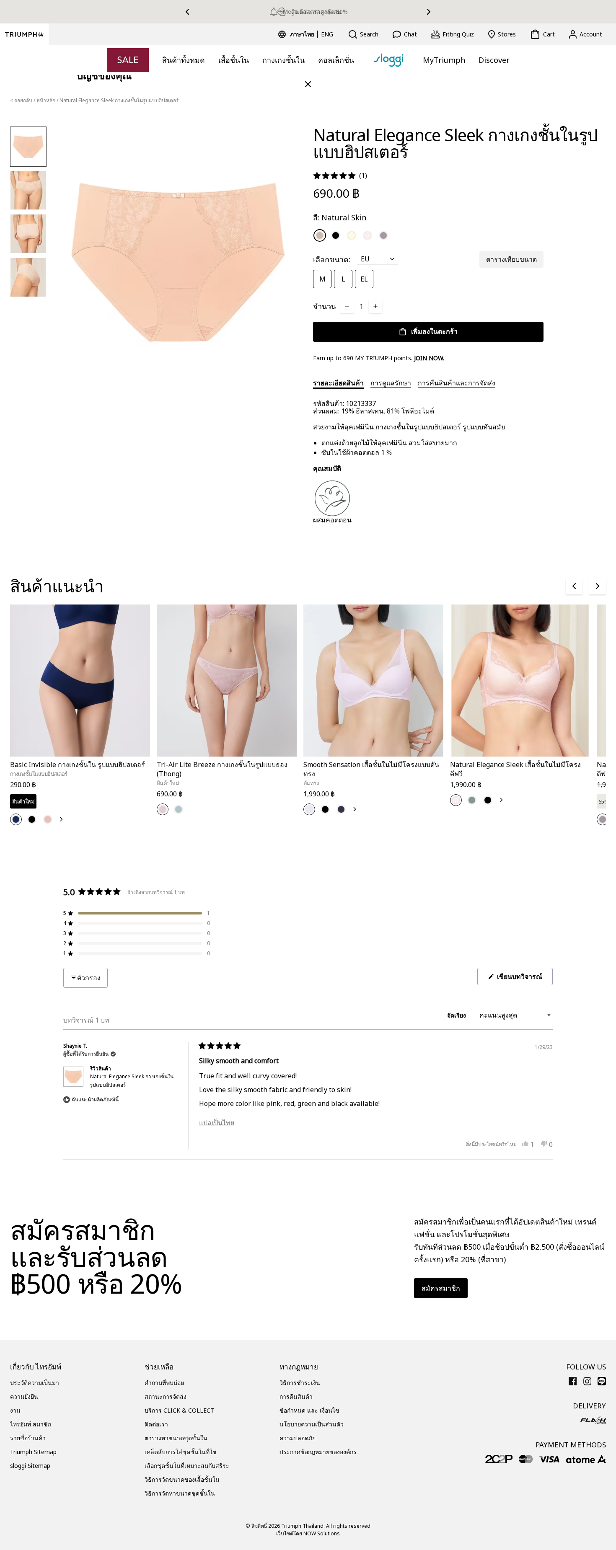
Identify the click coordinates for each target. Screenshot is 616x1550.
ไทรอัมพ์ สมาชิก (30, 1424)
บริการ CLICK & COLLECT (179, 1410)
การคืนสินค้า (296, 1396)
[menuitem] (303, 34)
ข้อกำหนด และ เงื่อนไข (309, 1410)
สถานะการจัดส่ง (165, 1396)
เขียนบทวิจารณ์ (524, 978)
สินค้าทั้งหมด (183, 60)
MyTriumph (444, 60)
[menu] (311, 34)
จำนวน (324, 306)
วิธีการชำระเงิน (300, 1383)
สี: (339, 217)
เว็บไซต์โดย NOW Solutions (308, 1533)
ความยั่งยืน (24, 1396)
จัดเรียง (457, 1015)
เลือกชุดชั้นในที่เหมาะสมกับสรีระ (187, 1466)
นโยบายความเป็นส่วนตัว (312, 1424)
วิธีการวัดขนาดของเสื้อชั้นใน (182, 1479)
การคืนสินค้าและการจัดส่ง (456, 383)
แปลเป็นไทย (216, 1122)
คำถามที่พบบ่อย (164, 1383)
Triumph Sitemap (33, 1452)
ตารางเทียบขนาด (511, 259)
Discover (494, 60)
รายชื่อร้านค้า (28, 1438)
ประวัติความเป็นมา (34, 1383)
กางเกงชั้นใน (283, 60)
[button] (340, 175)
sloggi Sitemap (30, 1466)
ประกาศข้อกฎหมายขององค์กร (318, 1452)
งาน (15, 1410)
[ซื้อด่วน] (138, 758)
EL (364, 279)
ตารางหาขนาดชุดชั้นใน (176, 1438)
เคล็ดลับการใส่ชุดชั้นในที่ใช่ (181, 1452)
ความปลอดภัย (298, 1438)
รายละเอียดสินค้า (338, 383)
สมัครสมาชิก (441, 1288)
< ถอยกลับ (21, 100)
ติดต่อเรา (156, 1424)
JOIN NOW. (429, 358)
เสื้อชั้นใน (233, 60)
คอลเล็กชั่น (336, 60)
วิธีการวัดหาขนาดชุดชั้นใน (180, 1493)
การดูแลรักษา (390, 383)
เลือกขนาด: (331, 259)
